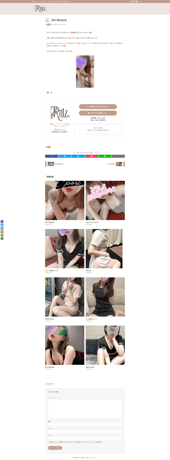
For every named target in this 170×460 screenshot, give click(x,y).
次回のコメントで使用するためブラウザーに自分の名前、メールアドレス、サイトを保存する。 (76, 442)
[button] (51, 156)
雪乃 (49, 24)
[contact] (136, 1)
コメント (51, 398)
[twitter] (131, 1)
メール (50, 428)
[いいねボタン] (48, 92)
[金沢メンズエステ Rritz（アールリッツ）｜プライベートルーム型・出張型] (41, 8)
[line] (134, 1)
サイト (50, 435)
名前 (49, 421)
